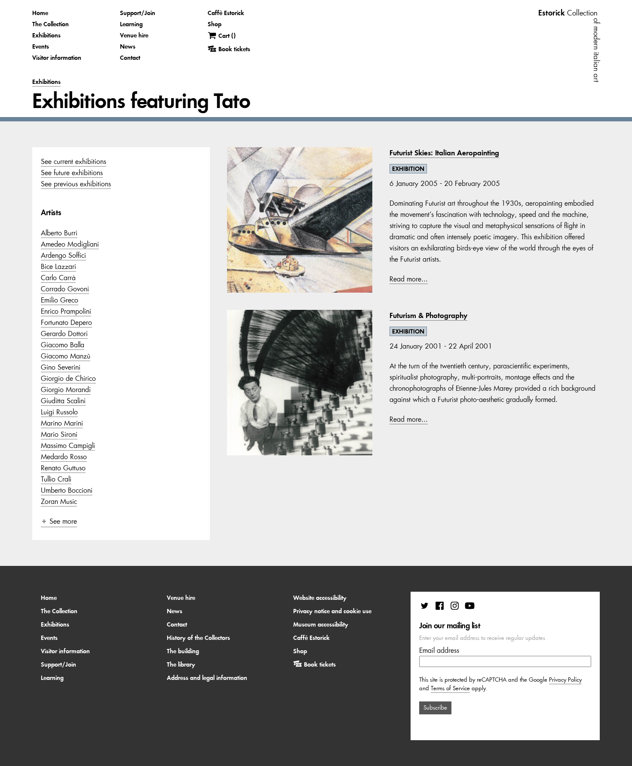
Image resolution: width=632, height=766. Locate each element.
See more (63, 521)
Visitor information (56, 58)
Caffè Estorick (226, 13)
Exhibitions (46, 35)
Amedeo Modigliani (70, 244)
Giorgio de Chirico (68, 378)
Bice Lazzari (58, 266)
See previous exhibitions (76, 183)
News (127, 46)
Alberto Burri (59, 233)
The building (183, 651)
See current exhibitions (73, 161)
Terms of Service (450, 688)
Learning (131, 24)
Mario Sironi (59, 434)
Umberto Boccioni (66, 490)
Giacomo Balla (62, 344)
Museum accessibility (320, 624)
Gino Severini (60, 367)
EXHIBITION (408, 169)
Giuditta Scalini (63, 400)
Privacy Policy (565, 679)
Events (40, 46)
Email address (439, 650)
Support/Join (137, 13)
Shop (214, 24)
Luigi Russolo (59, 412)
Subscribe (435, 707)
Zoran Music (59, 501)
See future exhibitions (72, 172)
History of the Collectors (198, 638)
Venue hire (134, 35)
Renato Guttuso (63, 467)
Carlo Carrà (58, 277)
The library (181, 664)
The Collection (50, 24)
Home (40, 13)
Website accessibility (320, 598)
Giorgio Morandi (66, 389)
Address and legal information (207, 678)
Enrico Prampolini (66, 311)
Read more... (409, 279)
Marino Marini (62, 423)
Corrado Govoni (65, 288)
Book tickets (320, 664)
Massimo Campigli (68, 445)
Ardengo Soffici (63, 255)
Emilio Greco (59, 300)
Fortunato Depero (66, 322)
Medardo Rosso (64, 456)
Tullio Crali (56, 479)
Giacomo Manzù (65, 356)
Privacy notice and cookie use (332, 611)
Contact (130, 58)
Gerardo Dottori (64, 333)
